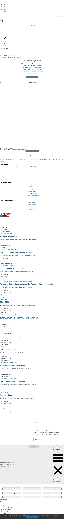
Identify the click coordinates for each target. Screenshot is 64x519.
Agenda (4, 4)
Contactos (5, 6)
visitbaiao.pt (57, 449)
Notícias (4, 2)
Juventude (4, 409)
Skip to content (3, 499)
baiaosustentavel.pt (59, 447)
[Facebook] (1, 215)
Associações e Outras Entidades (13, 381)
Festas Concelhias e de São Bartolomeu (16, 252)
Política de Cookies (34, 517)
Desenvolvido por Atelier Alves (7, 220)
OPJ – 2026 (4, 302)
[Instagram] (4, 215)
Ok (27, 517)
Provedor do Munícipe (9, 236)
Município (5, 41)
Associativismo (6, 395)
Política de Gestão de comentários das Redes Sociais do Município (26, 284)
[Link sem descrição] (1, 20)
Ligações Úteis (6, 334)
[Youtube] (7, 215)
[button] (32, 29)
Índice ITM (5, 43)
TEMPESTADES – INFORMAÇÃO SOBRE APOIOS (19, 318)
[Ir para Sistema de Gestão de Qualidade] (32, 173)
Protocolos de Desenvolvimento (12, 365)
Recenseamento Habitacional (11, 268)
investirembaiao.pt (59, 445)
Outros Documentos (8, 350)
